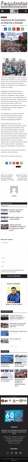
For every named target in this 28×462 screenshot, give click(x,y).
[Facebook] (7, 453)
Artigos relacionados (7, 203)
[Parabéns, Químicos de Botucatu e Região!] (5, 211)
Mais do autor (5, 205)
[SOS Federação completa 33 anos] (5, 333)
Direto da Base (3, 17)
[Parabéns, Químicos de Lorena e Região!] (5, 219)
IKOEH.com (14, 460)
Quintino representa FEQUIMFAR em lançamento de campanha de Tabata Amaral (20, 383)
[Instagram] (11, 453)
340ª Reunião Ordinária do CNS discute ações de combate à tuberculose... (18, 325)
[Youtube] (20, 453)
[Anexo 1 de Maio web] (5, 340)
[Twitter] (16, 453)
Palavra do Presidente (5, 362)
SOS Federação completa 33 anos (18, 331)
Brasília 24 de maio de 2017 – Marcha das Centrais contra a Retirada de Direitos (21, 177)
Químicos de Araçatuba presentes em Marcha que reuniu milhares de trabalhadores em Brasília (7, 177)
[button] (26, 11)
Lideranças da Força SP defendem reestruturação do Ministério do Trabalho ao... (17, 317)
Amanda (4, 25)
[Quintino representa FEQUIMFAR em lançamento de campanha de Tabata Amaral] (5, 226)
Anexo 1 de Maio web (15, 338)
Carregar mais (13, 346)
